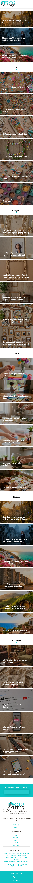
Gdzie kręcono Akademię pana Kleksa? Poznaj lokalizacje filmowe (15, 22)
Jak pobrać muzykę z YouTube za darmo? (14, 706)
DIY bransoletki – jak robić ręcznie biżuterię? (15, 111)
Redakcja (16, 825)
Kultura (16, 497)
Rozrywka (16, 640)
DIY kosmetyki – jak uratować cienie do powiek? (16, 200)
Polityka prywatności (16, 873)
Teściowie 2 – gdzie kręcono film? (15, 631)
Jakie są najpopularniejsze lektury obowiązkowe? (15, 661)
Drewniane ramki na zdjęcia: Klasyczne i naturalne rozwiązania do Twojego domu (16, 343)
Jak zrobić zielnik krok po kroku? (14, 487)
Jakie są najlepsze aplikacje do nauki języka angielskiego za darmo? (15, 773)
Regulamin (16, 880)
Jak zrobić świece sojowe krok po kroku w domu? (14, 419)
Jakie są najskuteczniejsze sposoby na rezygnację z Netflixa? (16, 750)
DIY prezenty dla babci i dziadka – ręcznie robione (16, 865)
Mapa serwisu (16, 877)
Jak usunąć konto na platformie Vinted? (14, 728)
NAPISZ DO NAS (16, 792)
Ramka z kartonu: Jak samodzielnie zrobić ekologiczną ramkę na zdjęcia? (16, 276)
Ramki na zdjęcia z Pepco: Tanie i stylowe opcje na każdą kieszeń (14, 254)
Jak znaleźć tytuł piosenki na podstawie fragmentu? (13, 684)
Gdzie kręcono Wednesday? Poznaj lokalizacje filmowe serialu (14, 39)
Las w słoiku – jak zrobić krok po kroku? (14, 464)
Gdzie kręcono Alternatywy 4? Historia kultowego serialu (13, 585)
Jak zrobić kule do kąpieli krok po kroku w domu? (14, 442)
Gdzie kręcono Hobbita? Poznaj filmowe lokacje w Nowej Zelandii (15, 607)
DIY (16, 67)
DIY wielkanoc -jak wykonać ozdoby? (16, 156)
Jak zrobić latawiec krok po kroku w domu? (15, 397)
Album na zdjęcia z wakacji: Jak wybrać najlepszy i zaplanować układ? (16, 321)
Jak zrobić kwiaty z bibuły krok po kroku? (14, 375)
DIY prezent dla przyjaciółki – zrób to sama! (16, 177)
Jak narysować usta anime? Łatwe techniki (16, 858)
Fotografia (16, 210)
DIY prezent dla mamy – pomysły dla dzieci (16, 88)
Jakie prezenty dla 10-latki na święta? (16, 862)
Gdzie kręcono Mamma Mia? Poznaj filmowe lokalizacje (14, 56)
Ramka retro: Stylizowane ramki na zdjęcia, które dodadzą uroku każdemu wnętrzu (15, 298)
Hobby (16, 353)
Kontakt (16, 827)
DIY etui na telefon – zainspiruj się (15, 134)
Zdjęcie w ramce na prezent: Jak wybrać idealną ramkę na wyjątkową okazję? (16, 231)
